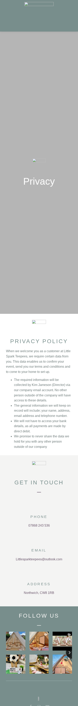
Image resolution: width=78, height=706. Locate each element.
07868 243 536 (39, 525)
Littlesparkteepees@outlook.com (39, 559)
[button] (71, 16)
